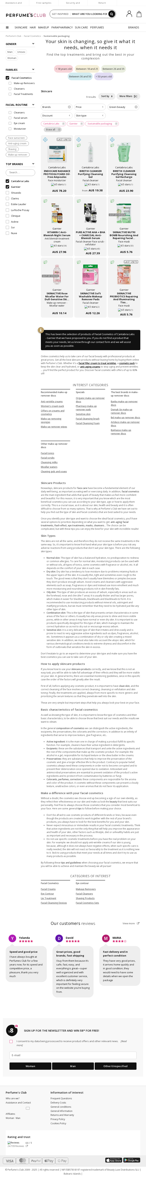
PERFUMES (97, 27)
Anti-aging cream (17, 143)
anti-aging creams (90, 366)
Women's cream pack (52, 406)
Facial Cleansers (84, 893)
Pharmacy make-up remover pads (86, 407)
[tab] (20, 104)
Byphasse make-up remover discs (121, 432)
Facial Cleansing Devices (54, 902)
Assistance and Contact (14, 4)
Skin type (81, 115)
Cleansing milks (49, 462)
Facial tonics (47, 453)
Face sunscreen (16, 138)
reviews (73, 923)
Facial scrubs (48, 457)
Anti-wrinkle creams (52, 401)
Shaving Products (85, 898)
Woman (11, 58)
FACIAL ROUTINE (17, 105)
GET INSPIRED (60, 14)
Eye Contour (47, 893)
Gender (11, 44)
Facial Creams (48, 889)
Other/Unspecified (115, 1066)
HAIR (33, 27)
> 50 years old (104, 76)
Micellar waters (49, 467)
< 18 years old (64, 69)
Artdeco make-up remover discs (125, 423)
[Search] (111, 13)
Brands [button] (56, 107)
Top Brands (14, 164)
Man (10, 52)
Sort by (105, 96)
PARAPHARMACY (62, 27)
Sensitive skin (83, 414)
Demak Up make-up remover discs (121, 411)
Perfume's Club (13, 36)
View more (129, 923)
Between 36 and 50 (80, 76)
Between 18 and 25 (87, 69)
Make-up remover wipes (54, 426)
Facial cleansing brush (87, 418)
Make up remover (17, 154)
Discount (47, 115)
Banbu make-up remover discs (124, 403)
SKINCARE (21, 27)
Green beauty (123, 107)
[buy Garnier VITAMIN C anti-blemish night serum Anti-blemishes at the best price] (57, 215)
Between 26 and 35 (114, 69)
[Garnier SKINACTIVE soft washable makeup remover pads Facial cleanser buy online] (90, 305)
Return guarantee (102, 4)
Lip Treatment (48, 898)
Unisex (21, 52)
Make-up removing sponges (51, 420)
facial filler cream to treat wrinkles (97, 363)
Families (11, 69)
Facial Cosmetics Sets (87, 902)
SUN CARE (81, 27)
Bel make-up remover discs (125, 417)
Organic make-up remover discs (90, 399)
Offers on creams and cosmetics (52, 412)
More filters (126, 96)
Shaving (12, 149)
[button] (28, 1108)
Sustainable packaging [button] (100, 123)
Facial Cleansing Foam (88, 423)
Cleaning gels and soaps (54, 471)
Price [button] (79, 107)
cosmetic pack (127, 363)
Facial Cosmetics (32, 36)
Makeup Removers (86, 889)
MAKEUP (43, 27)
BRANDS (133, 27)
